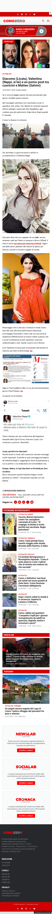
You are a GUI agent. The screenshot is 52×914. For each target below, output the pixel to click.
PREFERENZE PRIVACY (10, 896)
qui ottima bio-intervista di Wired (27, 243)
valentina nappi (17, 497)
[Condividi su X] (47, 66)
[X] (27, 502)
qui (41, 109)
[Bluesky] (31, 502)
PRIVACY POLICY (8, 891)
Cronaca (31, 538)
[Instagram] (23, 502)
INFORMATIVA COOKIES (11, 893)
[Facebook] (19, 502)
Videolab (6, 882)
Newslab (8, 41)
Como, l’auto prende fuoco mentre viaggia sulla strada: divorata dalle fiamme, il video (33, 543)
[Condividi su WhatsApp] (39, 66)
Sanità (30, 514)
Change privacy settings (43, 912)
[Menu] (48, 21)
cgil (20, 495)
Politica (30, 554)
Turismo (17, 706)
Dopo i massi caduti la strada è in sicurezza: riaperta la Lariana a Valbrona (33, 599)
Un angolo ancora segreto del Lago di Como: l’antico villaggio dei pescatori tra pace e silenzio (24, 711)
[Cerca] (43, 21)
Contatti (6, 865)
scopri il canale (26, 750)
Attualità (6, 74)
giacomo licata (29, 495)
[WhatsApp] (15, 502)
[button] (26, 31)
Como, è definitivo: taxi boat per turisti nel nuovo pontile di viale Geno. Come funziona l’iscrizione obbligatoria (32, 582)
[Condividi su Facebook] (43, 66)
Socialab (6, 877)
